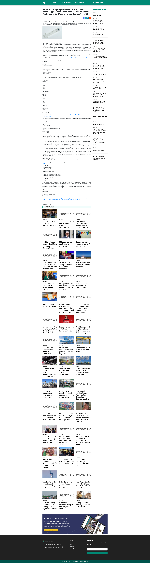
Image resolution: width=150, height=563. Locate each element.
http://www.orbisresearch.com (53, 195)
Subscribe (97, 553)
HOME (63, 2)
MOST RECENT (69, 2)
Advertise (72, 546)
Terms (71, 543)
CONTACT (81, 2)
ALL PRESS (75, 2)
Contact (72, 548)
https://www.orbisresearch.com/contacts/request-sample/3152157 (72, 57)
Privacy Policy (73, 544)
